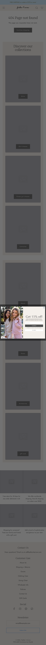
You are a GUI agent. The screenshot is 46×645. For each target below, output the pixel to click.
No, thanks (34, 330)
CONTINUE (34, 325)
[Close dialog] (44, 307)
